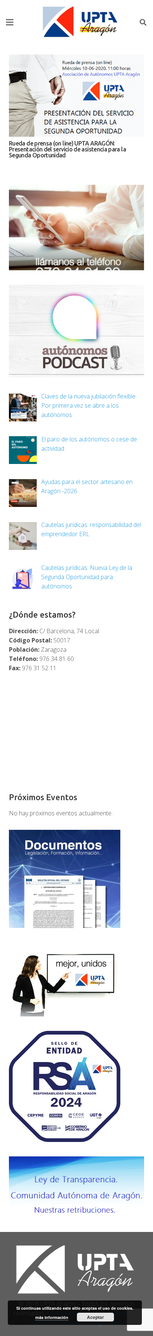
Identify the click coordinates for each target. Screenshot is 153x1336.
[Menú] (9, 22)
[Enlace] (81, 22)
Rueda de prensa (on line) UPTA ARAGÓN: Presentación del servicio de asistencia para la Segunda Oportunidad (67, 149)
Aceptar (95, 1317)
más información (51, 1317)
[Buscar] (143, 22)
